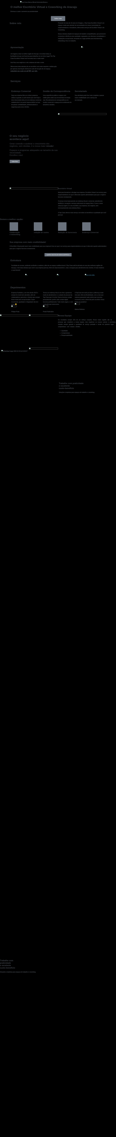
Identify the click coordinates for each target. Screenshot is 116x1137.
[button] (82, 2)
